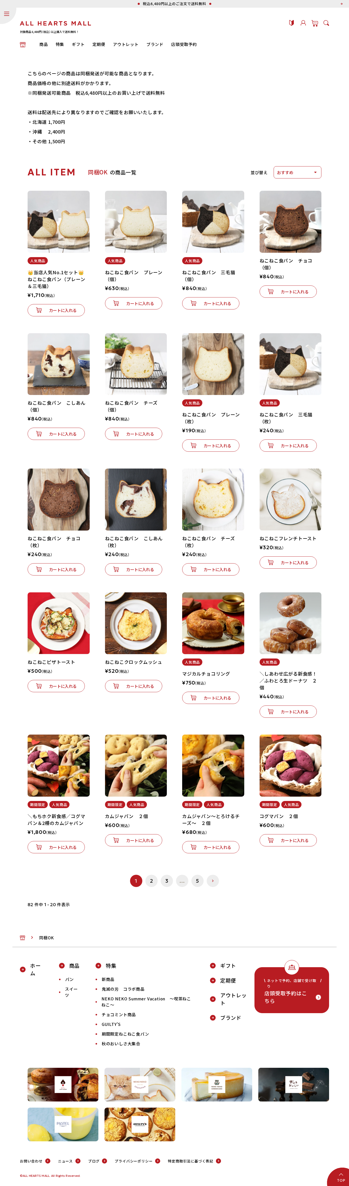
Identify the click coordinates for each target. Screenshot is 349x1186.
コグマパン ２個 (279, 816)
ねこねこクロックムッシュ (133, 661)
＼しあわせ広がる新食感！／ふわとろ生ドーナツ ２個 (288, 680)
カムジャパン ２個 (126, 816)
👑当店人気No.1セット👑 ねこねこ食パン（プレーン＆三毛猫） (56, 279)
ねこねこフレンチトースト (288, 538)
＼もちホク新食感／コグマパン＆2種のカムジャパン (56, 819)
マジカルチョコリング (206, 673)
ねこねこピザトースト (51, 661)
